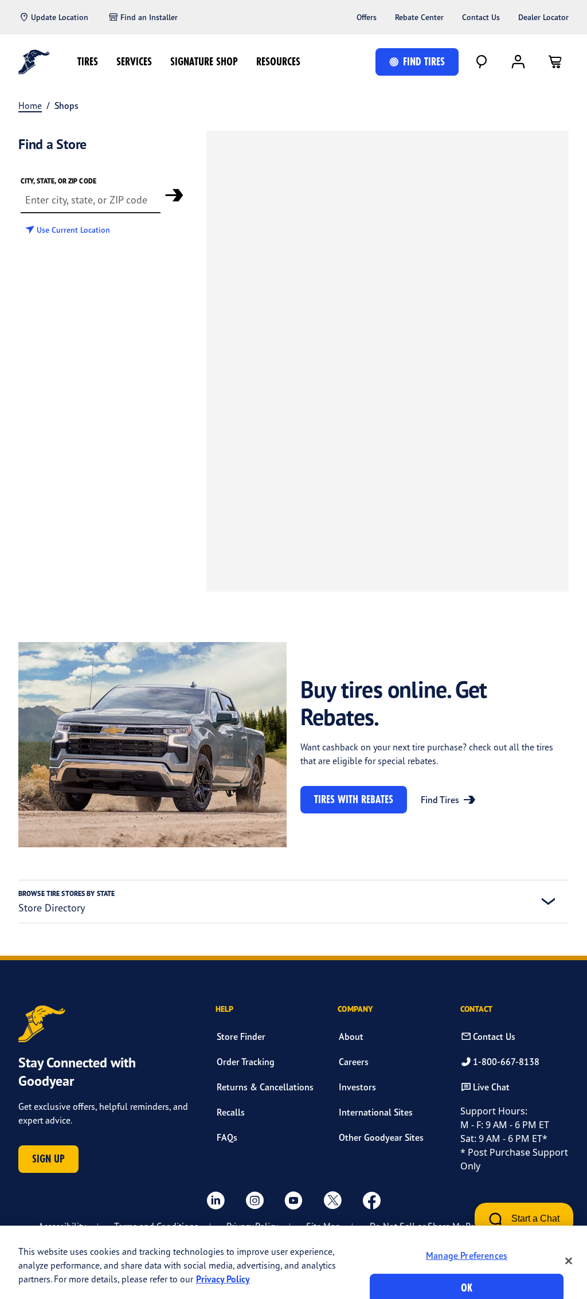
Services (134, 61)
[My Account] (518, 62)
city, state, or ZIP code (58, 181)
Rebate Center (419, 17)
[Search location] (174, 195)
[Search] (481, 62)
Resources (278, 61)
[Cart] (555, 62)
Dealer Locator (543, 17)
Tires (87, 61)
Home (30, 105)
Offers (367, 17)
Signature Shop (204, 61)
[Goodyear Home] (34, 62)
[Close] (568, 1260)
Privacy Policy (223, 1279)
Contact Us (481, 17)
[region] (293, 1262)
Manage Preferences (466, 1255)
